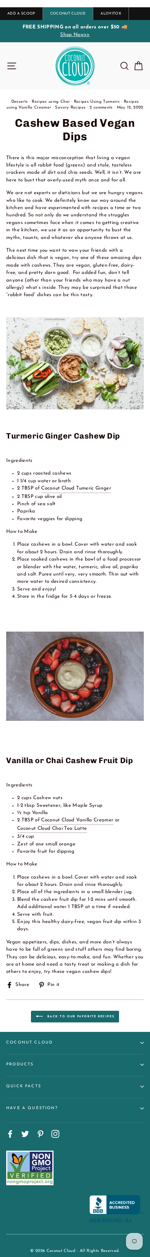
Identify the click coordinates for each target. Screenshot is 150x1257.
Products (19, 1064)
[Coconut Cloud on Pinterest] (40, 1134)
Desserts (19, 102)
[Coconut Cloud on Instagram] (55, 1134)
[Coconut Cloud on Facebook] (10, 1134)
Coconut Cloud (29, 1043)
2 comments (101, 108)
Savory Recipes (70, 108)
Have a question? (32, 1108)
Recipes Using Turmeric (97, 102)
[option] (75, 31)
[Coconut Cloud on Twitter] (25, 1134)
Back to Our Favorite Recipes (80, 1016)
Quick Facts (23, 1086)
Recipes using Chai (51, 102)
